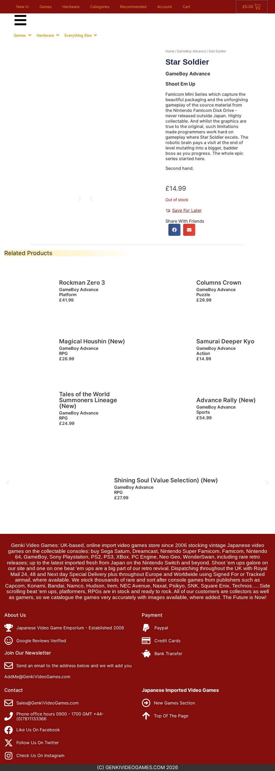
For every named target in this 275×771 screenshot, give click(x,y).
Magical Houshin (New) (92, 341)
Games (45, 6)
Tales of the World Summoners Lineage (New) (88, 400)
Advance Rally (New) (226, 399)
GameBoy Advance (191, 51)
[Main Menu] (20, 20)
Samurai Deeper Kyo (225, 341)
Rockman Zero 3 (82, 282)
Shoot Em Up (180, 84)
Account (164, 6)
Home (169, 51)
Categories (99, 6)
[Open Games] (29, 35)
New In (22, 6)
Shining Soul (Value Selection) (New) (166, 480)
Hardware (70, 6)
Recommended (133, 6)
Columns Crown (218, 282)
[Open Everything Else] (95, 35)
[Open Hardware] (57, 35)
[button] (91, 198)
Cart (186, 6)
